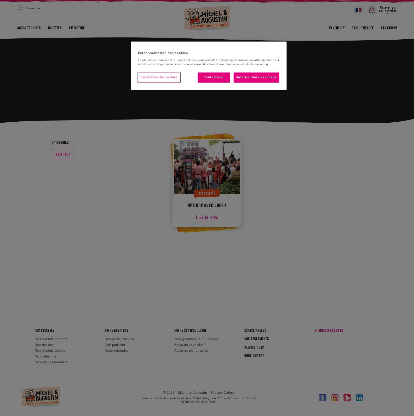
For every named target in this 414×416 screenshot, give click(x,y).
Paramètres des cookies (159, 77)
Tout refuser (214, 77)
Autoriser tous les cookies (256, 77)
